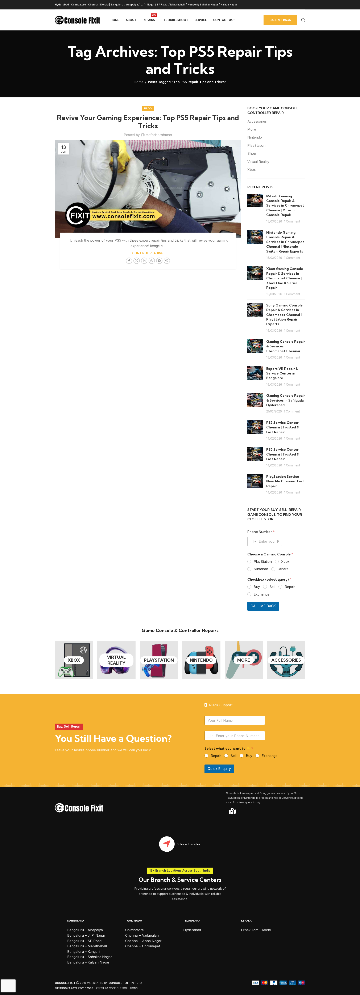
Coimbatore (78, 4)
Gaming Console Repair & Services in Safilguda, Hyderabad (285, 400)
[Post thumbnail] (255, 209)
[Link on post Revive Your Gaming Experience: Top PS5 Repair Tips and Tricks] (148, 189)
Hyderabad (62, 4)
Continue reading (148, 253)
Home (138, 82)
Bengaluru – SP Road (84, 941)
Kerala (104, 4)
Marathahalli (177, 4)
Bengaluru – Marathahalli (87, 946)
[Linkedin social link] (144, 261)
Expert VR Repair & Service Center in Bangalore (282, 373)
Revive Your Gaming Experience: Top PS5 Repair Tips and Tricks (148, 121)
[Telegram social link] (159, 261)
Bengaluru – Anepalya (85, 930)
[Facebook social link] (129, 261)
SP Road (162, 4)
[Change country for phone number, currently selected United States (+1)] (252, 541)
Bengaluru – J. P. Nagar (86, 935)
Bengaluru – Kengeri (83, 951)
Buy (257, 587)
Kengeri (192, 4)
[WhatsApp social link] (152, 261)
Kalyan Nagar (228, 4)
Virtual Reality (258, 162)
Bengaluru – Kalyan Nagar (88, 962)
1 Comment (292, 221)
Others (283, 569)
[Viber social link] (167, 261)
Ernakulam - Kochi (256, 930)
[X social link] (136, 261)
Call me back (280, 20)
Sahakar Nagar (209, 4)
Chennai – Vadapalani (142, 935)
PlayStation (256, 145)
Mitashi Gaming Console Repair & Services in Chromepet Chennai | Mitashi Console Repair (285, 205)
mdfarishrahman (159, 135)
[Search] (303, 20)
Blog (148, 108)
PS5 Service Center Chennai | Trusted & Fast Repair (282, 427)
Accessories (257, 121)
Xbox (251, 170)
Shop (251, 153)
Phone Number (261, 532)
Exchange (261, 594)
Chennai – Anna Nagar (143, 941)
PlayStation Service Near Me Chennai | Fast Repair (285, 481)
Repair (290, 587)
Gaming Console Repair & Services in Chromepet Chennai (285, 346)
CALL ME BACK (263, 606)
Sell (272, 587)
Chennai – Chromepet (142, 946)
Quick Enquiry (219, 769)
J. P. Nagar (147, 4)
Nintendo (254, 137)
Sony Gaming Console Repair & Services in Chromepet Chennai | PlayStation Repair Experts (284, 314)
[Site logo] (77, 19)
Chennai (93, 4)
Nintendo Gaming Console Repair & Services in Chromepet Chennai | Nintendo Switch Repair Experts (285, 241)
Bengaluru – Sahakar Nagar (89, 957)
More (251, 129)
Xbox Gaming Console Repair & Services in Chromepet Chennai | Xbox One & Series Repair (284, 278)
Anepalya (131, 4)
